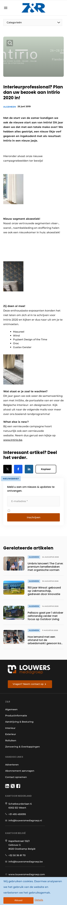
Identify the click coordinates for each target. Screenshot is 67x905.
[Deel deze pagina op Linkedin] (29, 469)
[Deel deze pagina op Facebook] (18, 469)
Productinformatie (16, 715)
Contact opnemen (16, 777)
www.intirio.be (12, 439)
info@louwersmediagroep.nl (25, 820)
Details (39, 899)
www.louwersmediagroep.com (26, 874)
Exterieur (10, 734)
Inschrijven (33, 517)
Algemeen (9, 106)
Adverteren (12, 764)
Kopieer (46, 469)
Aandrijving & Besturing (19, 721)
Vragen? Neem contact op (28, 684)
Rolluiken (10, 740)
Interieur (10, 728)
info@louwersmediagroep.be (25, 861)
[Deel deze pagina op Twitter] (7, 469)
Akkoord (18, 900)
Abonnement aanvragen (19, 770)
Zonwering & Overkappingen (22, 746)
